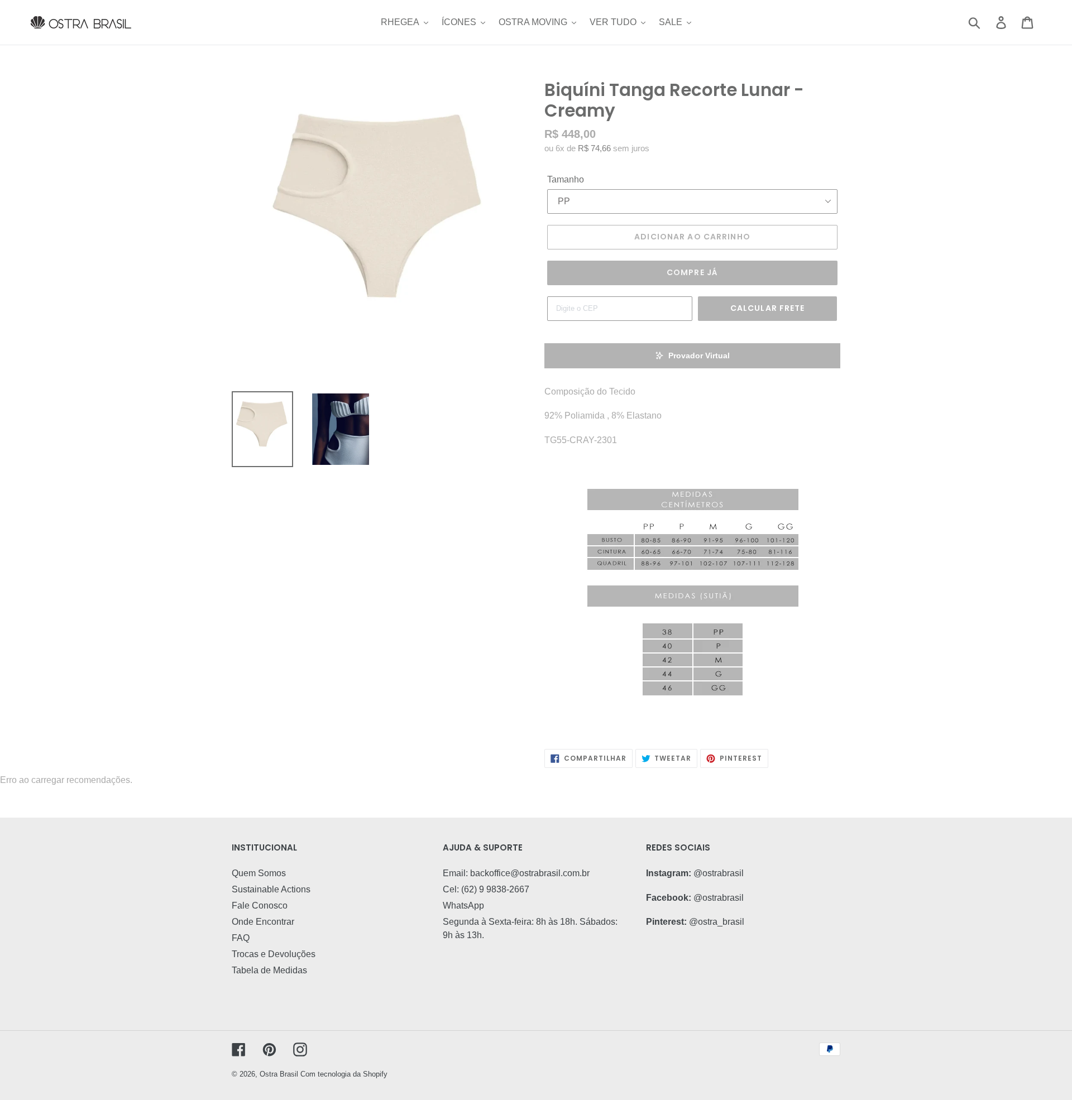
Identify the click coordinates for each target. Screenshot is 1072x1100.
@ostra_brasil (716, 921)
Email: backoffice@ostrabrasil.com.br (516, 873)
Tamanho (565, 179)
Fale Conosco (260, 905)
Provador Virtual (699, 355)
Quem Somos (259, 873)
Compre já (692, 272)
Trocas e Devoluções (273, 954)
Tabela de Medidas (269, 970)
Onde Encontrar (263, 921)
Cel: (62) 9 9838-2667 (486, 889)
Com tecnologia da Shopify (343, 1074)
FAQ (241, 938)
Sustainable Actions (271, 889)
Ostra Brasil (279, 1074)
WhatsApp (463, 905)
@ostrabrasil (718, 873)
